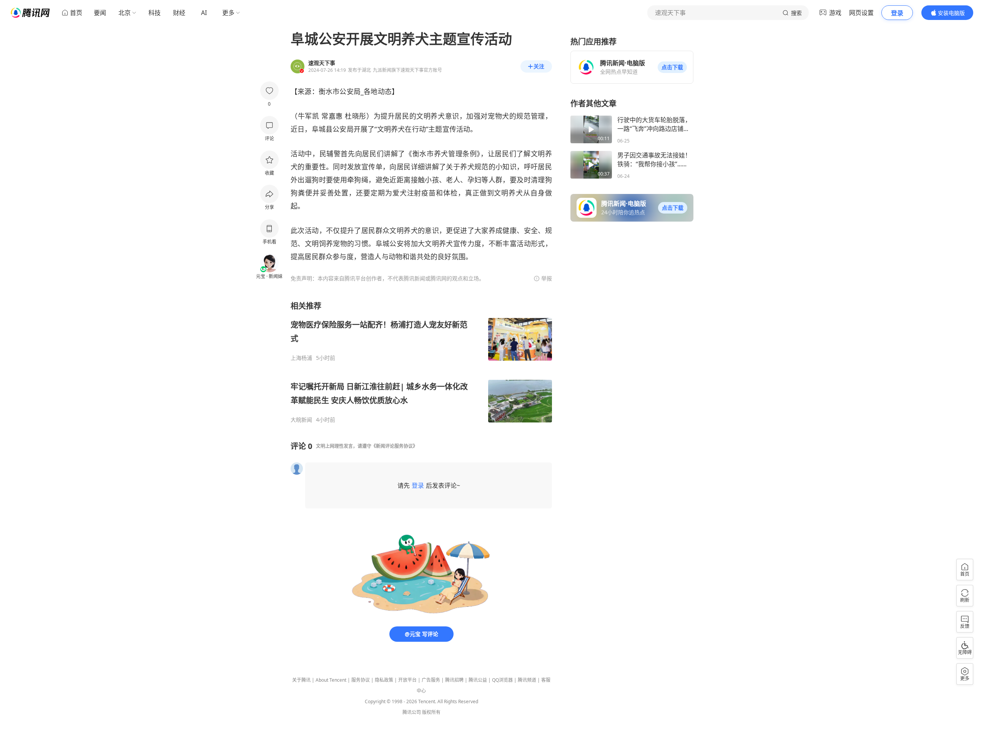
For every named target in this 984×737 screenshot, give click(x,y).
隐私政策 (384, 680)
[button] (672, 67)
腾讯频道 (527, 680)
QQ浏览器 (502, 680)
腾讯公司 (411, 712)
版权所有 (431, 712)
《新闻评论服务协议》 (394, 446)
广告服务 (431, 680)
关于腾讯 (301, 680)
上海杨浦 (301, 358)
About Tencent (331, 680)
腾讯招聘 (454, 680)
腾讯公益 (478, 680)
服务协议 (360, 680)
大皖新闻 (301, 419)
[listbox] (421, 361)
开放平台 (407, 680)
